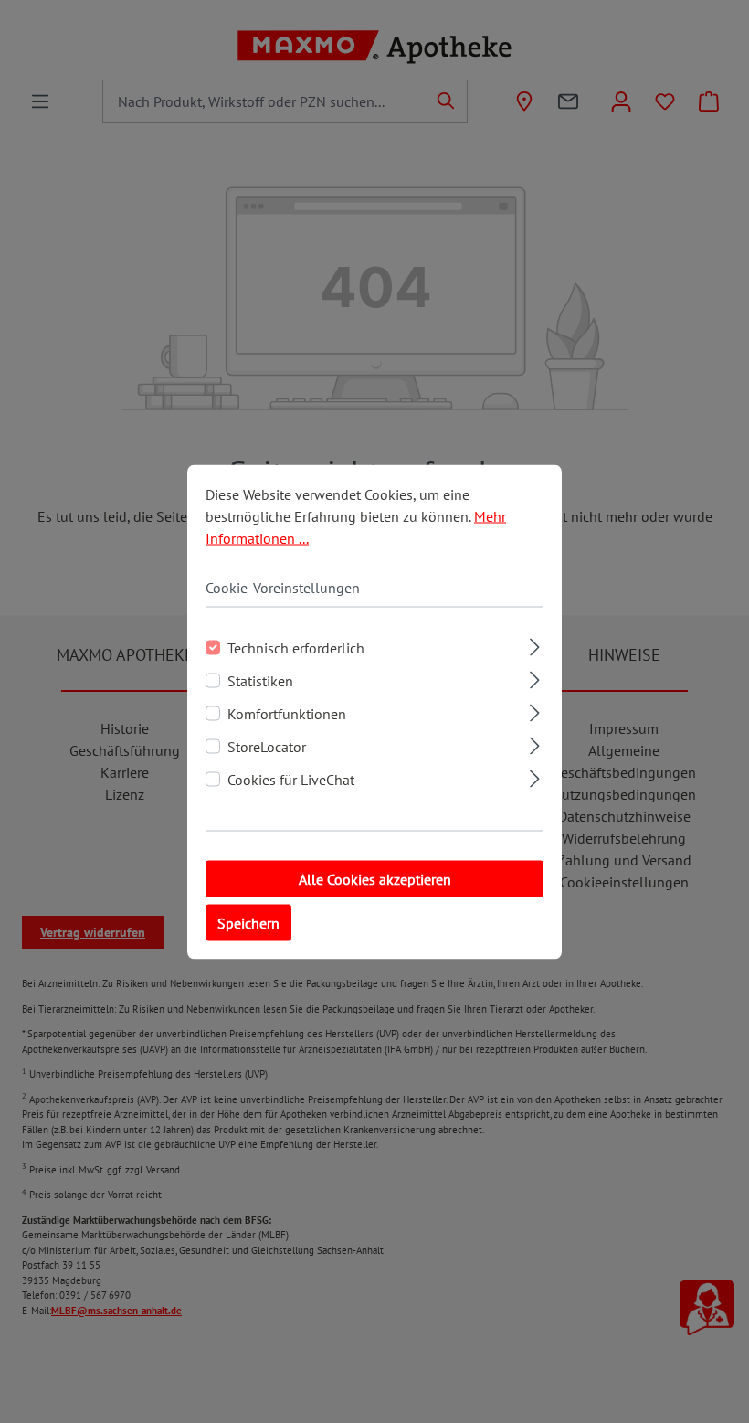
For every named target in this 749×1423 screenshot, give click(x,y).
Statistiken (260, 680)
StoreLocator (266, 746)
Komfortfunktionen (286, 713)
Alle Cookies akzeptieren (375, 878)
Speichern (248, 922)
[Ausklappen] (534, 643)
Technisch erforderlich (295, 647)
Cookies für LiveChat (290, 779)
